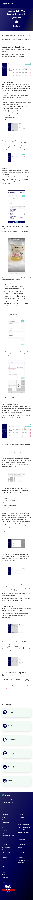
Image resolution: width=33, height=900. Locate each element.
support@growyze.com (9, 688)
